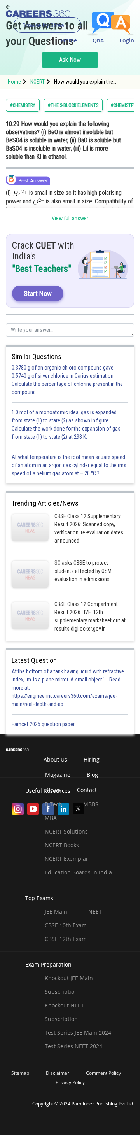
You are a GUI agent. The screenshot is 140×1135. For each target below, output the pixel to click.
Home (69, 40)
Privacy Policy (70, 1082)
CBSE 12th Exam (66, 938)
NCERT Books (62, 845)
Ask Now (70, 59)
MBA (51, 817)
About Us (55, 759)
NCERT (37, 82)
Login (126, 40)
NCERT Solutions (66, 831)
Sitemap (20, 1073)
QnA (98, 40)
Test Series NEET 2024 (73, 1046)
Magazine (57, 774)
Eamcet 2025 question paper (44, 724)
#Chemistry (22, 105)
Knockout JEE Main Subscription (69, 984)
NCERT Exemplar (66, 858)
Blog (92, 774)
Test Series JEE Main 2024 (78, 1032)
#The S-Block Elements (73, 105)
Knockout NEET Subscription (64, 1012)
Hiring (92, 759)
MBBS (90, 804)
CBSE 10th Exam (66, 925)
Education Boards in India (78, 872)
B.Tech (53, 804)
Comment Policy (103, 1073)
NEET (95, 911)
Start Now (38, 293)
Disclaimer (57, 1073)
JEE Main (56, 911)
